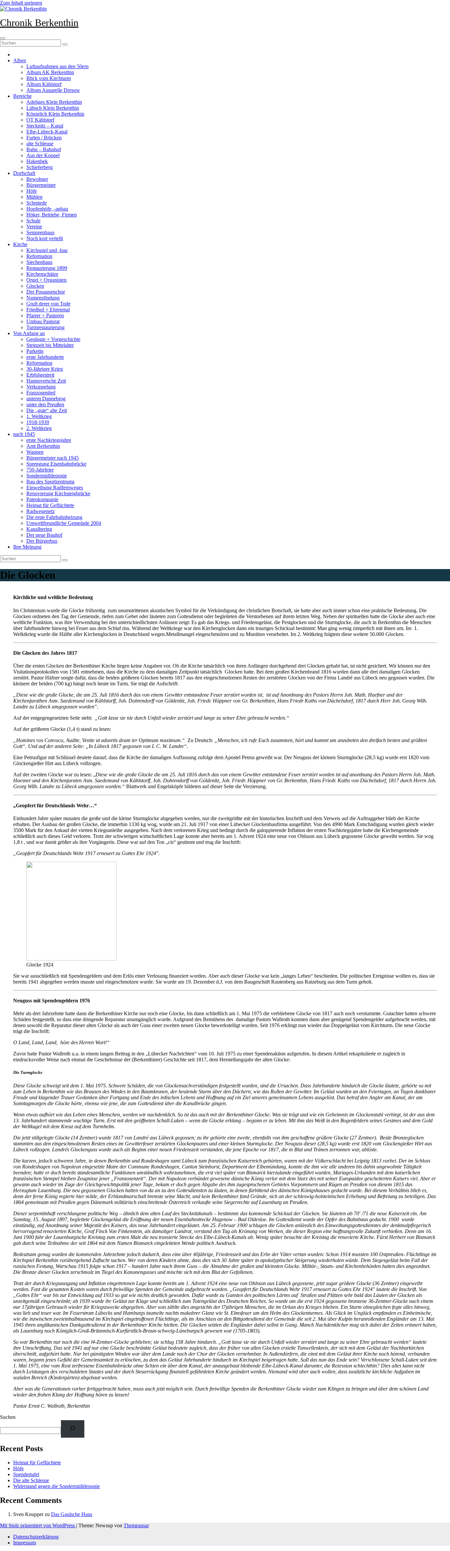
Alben (19, 60)
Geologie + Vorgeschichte (53, 339)
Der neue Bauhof (44, 535)
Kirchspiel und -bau (47, 250)
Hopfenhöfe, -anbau (47, 209)
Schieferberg (39, 167)
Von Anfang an (29, 333)
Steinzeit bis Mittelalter (50, 345)
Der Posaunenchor (45, 292)
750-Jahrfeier (40, 470)
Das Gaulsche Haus (71, 1514)
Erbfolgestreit (40, 375)
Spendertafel (26, 1474)
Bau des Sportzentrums (50, 481)
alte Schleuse (39, 143)
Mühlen (34, 197)
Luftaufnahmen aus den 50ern (57, 66)
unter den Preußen (45, 404)
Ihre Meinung (27, 547)
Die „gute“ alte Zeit (46, 410)
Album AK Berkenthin (50, 72)
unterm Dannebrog (46, 398)
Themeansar (136, 1525)
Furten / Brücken (44, 137)
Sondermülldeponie (46, 475)
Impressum (24, 1542)
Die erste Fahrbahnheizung (54, 517)
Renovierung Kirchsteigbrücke (58, 493)
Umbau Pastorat (43, 321)
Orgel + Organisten (46, 280)
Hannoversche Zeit (46, 381)
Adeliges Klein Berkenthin (54, 102)
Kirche (20, 244)
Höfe (31, 191)
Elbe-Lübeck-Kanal (47, 131)
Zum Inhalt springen (21, 3)
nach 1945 (24, 434)
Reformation (39, 256)
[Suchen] (72, 1429)
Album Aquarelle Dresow (53, 90)
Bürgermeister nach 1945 (52, 458)
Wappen (34, 452)
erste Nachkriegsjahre (48, 440)
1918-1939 (37, 422)
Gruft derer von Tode (48, 303)
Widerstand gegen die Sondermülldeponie (56, 1486)
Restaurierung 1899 (46, 268)
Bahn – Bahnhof (43, 149)
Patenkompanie (42, 499)
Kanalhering (39, 529)
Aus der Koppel (43, 155)
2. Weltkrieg (39, 428)
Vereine (34, 226)
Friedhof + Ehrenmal (48, 309)
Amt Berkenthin (43, 446)
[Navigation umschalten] (2, 38)
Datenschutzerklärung (36, 1536)
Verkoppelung (41, 386)
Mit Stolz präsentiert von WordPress (38, 1525)
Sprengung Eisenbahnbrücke (56, 464)
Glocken (35, 286)
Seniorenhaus (40, 232)
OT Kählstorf (40, 120)
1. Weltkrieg (39, 416)
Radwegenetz (40, 511)
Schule (33, 220)
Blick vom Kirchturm (48, 78)
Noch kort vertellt (44, 238)
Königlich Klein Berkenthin (55, 114)
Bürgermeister (41, 185)
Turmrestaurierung (45, 327)
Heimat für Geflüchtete (50, 505)
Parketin (34, 351)
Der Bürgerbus (41, 541)
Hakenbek (37, 161)
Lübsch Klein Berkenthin (52, 108)
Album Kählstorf (44, 84)
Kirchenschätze (42, 274)
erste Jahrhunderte (45, 357)
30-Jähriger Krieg (44, 369)
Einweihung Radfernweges (54, 487)
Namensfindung (43, 298)
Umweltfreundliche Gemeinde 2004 (63, 523)
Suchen (7, 1417)
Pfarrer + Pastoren (45, 315)
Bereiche (22, 96)
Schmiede (36, 203)
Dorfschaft (24, 173)
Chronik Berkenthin (39, 22)
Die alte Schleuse (31, 1480)
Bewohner (37, 179)
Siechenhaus (39, 262)
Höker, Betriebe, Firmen (51, 214)
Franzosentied (40, 392)
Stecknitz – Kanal (44, 126)
